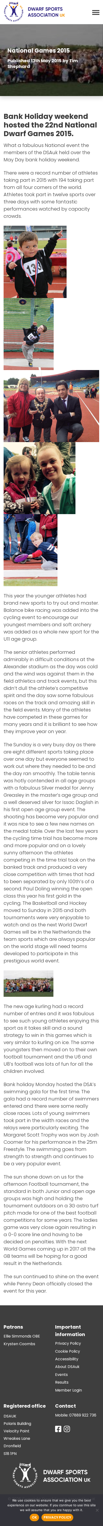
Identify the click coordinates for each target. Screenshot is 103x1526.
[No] (97, 1510)
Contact (65, 1406)
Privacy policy (57, 1517)
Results (62, 1382)
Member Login (68, 1390)
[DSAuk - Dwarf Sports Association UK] (34, 11)
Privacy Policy (68, 1343)
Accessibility (66, 1359)
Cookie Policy (67, 1351)
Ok (34, 1517)
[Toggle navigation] (94, 12)
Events (61, 1374)
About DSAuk (67, 1366)
